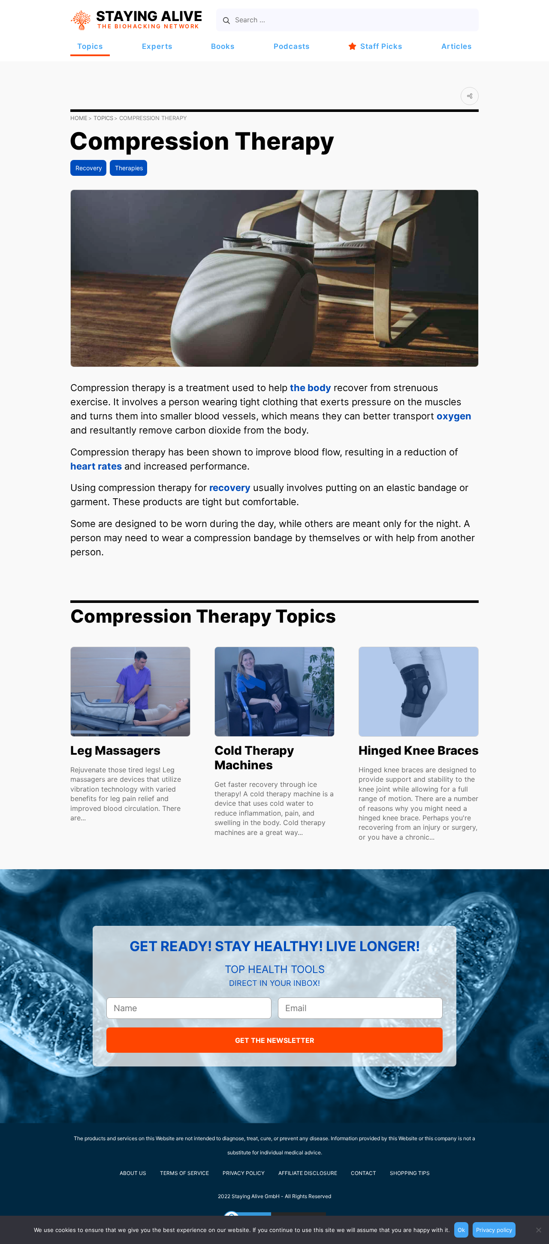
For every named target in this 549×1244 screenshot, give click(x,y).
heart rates (96, 466)
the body (310, 387)
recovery (229, 487)
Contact (363, 1173)
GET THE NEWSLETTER (274, 1040)
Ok (461, 1229)
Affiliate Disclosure (307, 1173)
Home (78, 117)
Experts (157, 46)
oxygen (454, 416)
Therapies (129, 168)
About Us (133, 1173)
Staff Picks (381, 46)
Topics (90, 46)
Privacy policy (494, 1229)
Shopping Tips (410, 1173)
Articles (456, 46)
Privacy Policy (244, 1173)
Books (223, 46)
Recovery (88, 168)
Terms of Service (184, 1173)
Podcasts (292, 46)
